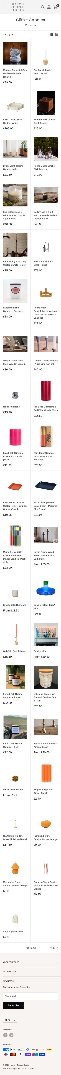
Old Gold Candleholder (14, 651)
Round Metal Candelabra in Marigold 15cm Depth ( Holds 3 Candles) (45, 312)
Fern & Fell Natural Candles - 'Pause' (13, 696)
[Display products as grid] (51, 34)
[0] (55, 7)
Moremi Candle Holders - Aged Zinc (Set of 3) (46, 362)
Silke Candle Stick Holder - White (12, 121)
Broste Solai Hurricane (14, 605)
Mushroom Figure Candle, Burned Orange (15, 884)
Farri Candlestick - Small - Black (43, 263)
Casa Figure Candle (13, 931)
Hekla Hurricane (11, 406)
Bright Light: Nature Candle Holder (13, 167)
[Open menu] (4, 7)
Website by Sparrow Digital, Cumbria (18, 1068)
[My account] (49, 7)
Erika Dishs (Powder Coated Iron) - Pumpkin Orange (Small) (15, 505)
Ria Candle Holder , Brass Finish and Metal (15, 838)
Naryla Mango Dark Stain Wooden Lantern (14, 362)
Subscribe (13, 1005)
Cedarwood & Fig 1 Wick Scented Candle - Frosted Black (45, 215)
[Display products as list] (56, 34)
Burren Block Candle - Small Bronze (45, 121)
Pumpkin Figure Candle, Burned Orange (46, 838)
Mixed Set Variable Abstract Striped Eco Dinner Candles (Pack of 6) (14, 557)
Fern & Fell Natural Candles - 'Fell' (13, 745)
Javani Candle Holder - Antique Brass (45, 745)
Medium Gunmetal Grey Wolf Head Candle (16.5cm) (15, 73)
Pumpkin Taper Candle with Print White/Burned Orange (46, 885)
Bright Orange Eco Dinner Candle (43, 791)
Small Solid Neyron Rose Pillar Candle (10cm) (13, 456)
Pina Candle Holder (13, 789)
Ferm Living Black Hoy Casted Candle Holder (15, 263)
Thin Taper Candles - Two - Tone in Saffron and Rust (44, 456)
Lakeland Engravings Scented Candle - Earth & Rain (45, 697)
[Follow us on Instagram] (11, 1035)
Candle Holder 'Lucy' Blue (44, 607)
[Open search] (43, 7)
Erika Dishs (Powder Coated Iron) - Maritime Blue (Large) (45, 505)
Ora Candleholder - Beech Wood (43, 72)
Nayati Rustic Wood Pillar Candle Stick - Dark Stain (44, 555)
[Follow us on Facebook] (5, 1035)
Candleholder (40, 651)
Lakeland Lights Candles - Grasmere (13, 309)
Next (52, 948)
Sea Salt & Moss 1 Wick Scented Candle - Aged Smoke (14, 215)
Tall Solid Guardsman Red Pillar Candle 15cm (46, 408)
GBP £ (7, 1020)
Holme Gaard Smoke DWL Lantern (44, 167)
